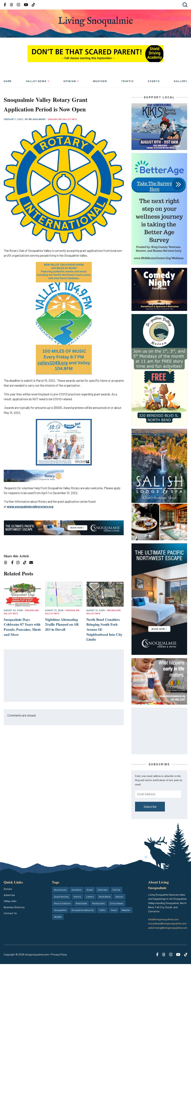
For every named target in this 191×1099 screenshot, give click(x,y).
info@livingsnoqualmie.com (163, 919)
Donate (8, 888)
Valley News (36, 81)
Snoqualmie (60, 910)
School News (116, 903)
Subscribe (150, 806)
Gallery (180, 81)
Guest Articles (61, 896)
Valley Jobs (10, 901)
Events (154, 81)
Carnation (77, 889)
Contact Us (10, 913)
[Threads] (7, 563)
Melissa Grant (37, 119)
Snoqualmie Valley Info (62, 119)
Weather (100, 81)
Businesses (60, 889)
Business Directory (14, 907)
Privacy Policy (59, 954)
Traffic (127, 81)
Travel (114, 910)
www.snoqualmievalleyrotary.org (30, 506)
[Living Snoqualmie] (95, 22)
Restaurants (98, 903)
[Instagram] (19, 563)
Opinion (69, 81)
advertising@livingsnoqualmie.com (167, 927)
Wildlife (58, 916)
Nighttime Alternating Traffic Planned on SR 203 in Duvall (62, 624)
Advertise (9, 895)
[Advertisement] (64, 676)
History (77, 896)
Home (8, 81)
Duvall (90, 889)
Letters (90, 896)
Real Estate (81, 903)
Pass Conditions (62, 903)
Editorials (102, 889)
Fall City (116, 889)
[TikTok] (26, 563)
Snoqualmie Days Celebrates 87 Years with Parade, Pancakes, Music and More (22, 627)
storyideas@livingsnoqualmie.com (167, 923)
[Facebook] (13, 563)
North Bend (104, 896)
